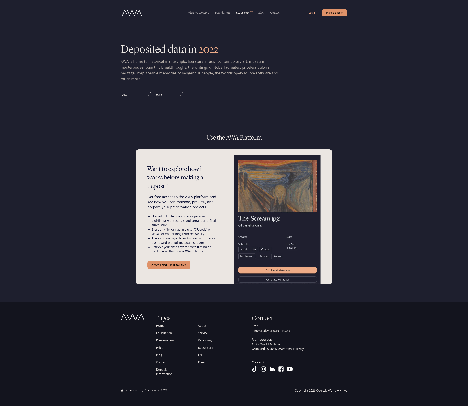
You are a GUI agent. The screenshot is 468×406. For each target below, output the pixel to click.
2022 (164, 390)
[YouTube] (290, 369)
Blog (261, 12)
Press (202, 362)
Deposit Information (164, 372)
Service (203, 333)
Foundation (222, 12)
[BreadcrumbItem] (122, 390)
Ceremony (205, 340)
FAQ (200, 355)
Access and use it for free (168, 265)
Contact (275, 12)
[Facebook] (281, 369)
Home (160, 326)
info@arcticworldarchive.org (271, 331)
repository (136, 390)
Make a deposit (334, 12)
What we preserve (198, 12)
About (202, 326)
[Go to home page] (154, 13)
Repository (205, 348)
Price (159, 348)
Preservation (165, 340)
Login (312, 12)
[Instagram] (263, 369)
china (152, 390)
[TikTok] (255, 369)
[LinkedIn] (272, 369)
